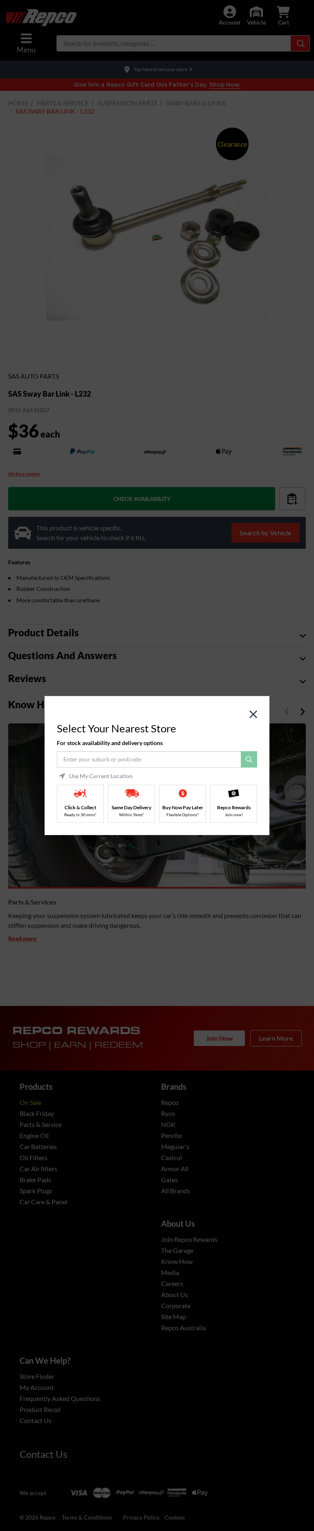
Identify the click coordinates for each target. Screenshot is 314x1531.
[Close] (253, 714)
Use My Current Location (100, 776)
